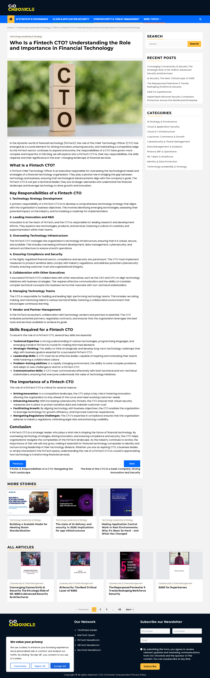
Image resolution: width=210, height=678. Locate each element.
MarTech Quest (86, 635)
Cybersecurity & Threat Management (116, 19)
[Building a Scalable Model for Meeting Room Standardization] (28, 502)
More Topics (151, 19)
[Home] (11, 19)
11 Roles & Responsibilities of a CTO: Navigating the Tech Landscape (41, 468)
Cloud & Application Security (71, 19)
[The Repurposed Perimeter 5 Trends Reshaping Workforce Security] (130, 565)
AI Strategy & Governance (32, 19)
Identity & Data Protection (162, 161)
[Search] (200, 19)
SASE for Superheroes (159, 91)
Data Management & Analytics (164, 146)
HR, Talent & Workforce (160, 156)
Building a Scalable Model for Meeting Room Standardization (28, 527)
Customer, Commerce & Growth (165, 136)
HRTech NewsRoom (88, 645)
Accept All (60, 666)
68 (119, 609)
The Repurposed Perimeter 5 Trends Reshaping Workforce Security (168, 85)
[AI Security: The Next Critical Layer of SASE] (80, 565)
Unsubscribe (123, 674)
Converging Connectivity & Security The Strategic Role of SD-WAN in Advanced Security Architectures (170, 70)
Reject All (40, 666)
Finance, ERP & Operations (162, 151)
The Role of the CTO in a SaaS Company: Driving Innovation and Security (110, 468)
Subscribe (150, 666)
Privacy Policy (138, 674)
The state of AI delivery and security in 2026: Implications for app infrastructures (75, 527)
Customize (20, 666)
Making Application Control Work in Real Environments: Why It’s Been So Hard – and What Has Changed (120, 529)
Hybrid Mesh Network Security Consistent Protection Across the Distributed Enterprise (172, 98)
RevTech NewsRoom (89, 650)
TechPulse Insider (87, 630)
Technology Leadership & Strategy (26, 36)
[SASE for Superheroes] (179, 565)
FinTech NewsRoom (88, 640)
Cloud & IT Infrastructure (161, 131)
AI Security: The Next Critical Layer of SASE (170, 78)
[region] (40, 654)
